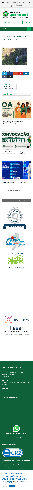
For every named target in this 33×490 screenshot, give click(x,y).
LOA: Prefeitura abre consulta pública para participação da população (14, 122)
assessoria (14, 463)
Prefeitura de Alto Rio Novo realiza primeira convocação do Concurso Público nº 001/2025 (15, 152)
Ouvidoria (4, 390)
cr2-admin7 (7, 44)
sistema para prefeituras (22, 460)
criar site (12, 460)
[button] (23, 200)
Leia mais (16, 481)
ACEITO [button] (12, 486)
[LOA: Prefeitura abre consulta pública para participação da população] (16, 109)
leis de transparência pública (9, 467)
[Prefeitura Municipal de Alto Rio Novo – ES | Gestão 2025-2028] (16, 14)
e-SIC (9, 390)
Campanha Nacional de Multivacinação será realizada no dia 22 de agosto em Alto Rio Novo (15, 183)
